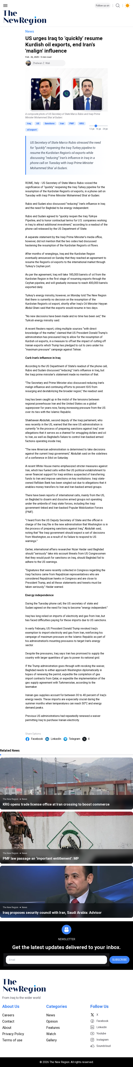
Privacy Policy (13, 1034)
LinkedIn (56, 738)
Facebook (37, 738)
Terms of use (12, 1040)
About (6, 1028)
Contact (8, 1021)
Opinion (52, 1021)
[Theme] (127, 5)
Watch (51, 1034)
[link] (66, 783)
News (29, 31)
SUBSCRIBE (119, 959)
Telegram (74, 738)
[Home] (66, 17)
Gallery (51, 1040)
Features (53, 1028)
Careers (8, 1015)
